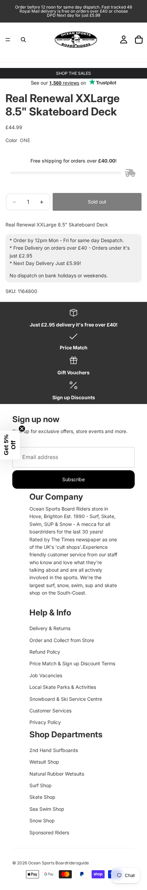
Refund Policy (44, 652)
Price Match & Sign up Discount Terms (72, 663)
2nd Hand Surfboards (53, 750)
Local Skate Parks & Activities (62, 687)
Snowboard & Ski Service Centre (65, 699)
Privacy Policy (45, 722)
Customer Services (50, 710)
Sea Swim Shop (46, 809)
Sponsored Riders (49, 832)
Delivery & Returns (49, 628)
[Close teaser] (21, 428)
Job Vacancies (45, 675)
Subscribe (73, 479)
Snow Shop (42, 820)
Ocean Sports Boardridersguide (58, 862)
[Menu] (8, 39)
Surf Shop (40, 785)
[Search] (23, 39)
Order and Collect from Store (61, 640)
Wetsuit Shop (44, 762)
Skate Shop (42, 797)
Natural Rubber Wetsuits (56, 774)
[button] (10, 445)
